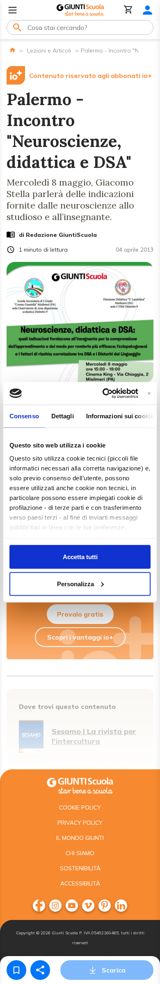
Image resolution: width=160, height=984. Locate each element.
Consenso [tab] (24, 416)
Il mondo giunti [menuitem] (80, 838)
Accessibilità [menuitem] (80, 883)
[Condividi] (40, 970)
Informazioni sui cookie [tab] (120, 416)
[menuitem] (39, 905)
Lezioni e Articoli (49, 50)
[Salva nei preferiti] (16, 970)
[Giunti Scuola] (80, 10)
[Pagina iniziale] (12, 50)
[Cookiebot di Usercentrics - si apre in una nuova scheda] (104, 393)
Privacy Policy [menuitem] (80, 822)
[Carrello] (128, 10)
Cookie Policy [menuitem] (80, 807)
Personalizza (75, 583)
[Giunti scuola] (80, 784)
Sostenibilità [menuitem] (80, 868)
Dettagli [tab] (62, 416)
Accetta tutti (80, 556)
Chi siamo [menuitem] (80, 853)
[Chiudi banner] (149, 393)
